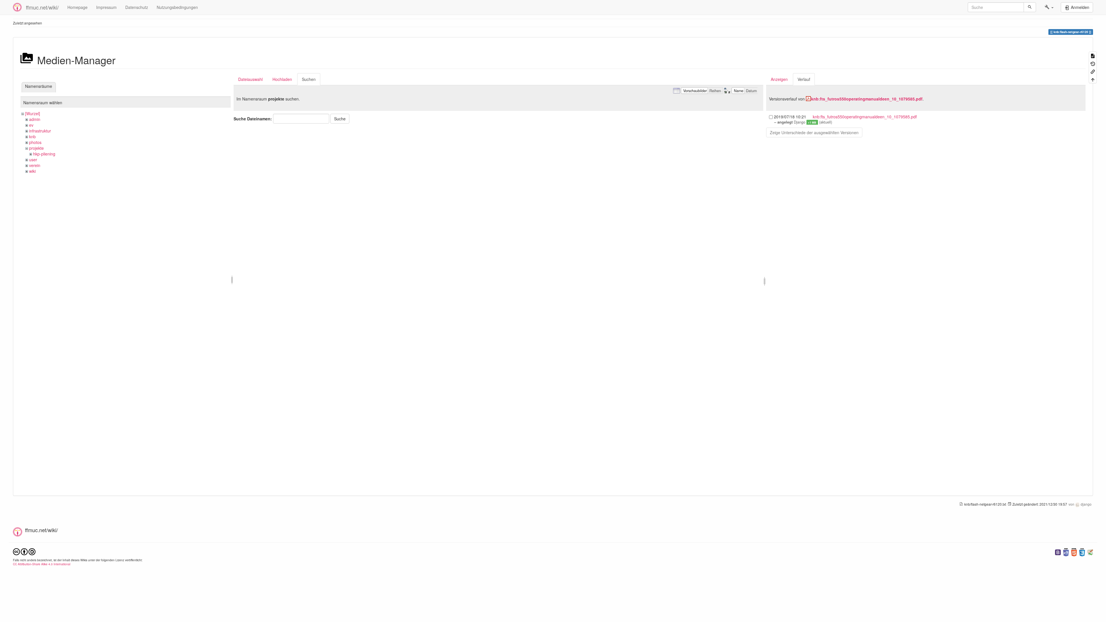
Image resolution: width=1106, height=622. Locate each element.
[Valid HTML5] (1074, 551)
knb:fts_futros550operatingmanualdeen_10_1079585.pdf (867, 99)
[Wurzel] (32, 113)
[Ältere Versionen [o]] (1092, 63)
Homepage (77, 7)
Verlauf (804, 79)
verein (34, 165)
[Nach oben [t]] (1092, 79)
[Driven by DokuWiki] (1090, 551)
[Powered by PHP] (1066, 551)
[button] (1049, 7)
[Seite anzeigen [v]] (1092, 55)
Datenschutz (136, 7)
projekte (36, 148)
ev (31, 125)
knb (32, 136)
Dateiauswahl (250, 79)
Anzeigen (779, 79)
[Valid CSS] (1082, 551)
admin (34, 119)
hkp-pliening (44, 154)
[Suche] (1030, 7)
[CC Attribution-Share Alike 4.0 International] (24, 551)
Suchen (309, 79)
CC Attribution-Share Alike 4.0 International (41, 564)
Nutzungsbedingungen (177, 7)
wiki (32, 171)
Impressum (106, 7)
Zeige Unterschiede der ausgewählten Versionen (814, 132)
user (33, 159)
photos (35, 142)
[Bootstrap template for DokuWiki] (1058, 551)
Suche (340, 119)
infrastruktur (40, 131)
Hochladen (282, 79)
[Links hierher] (1092, 71)
